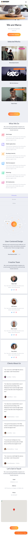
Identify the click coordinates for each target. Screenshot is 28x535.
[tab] (14, 195)
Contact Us (14, 527)
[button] (26, 2)
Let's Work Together (14, 34)
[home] (5, 2)
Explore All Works (14, 114)
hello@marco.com (14, 481)
